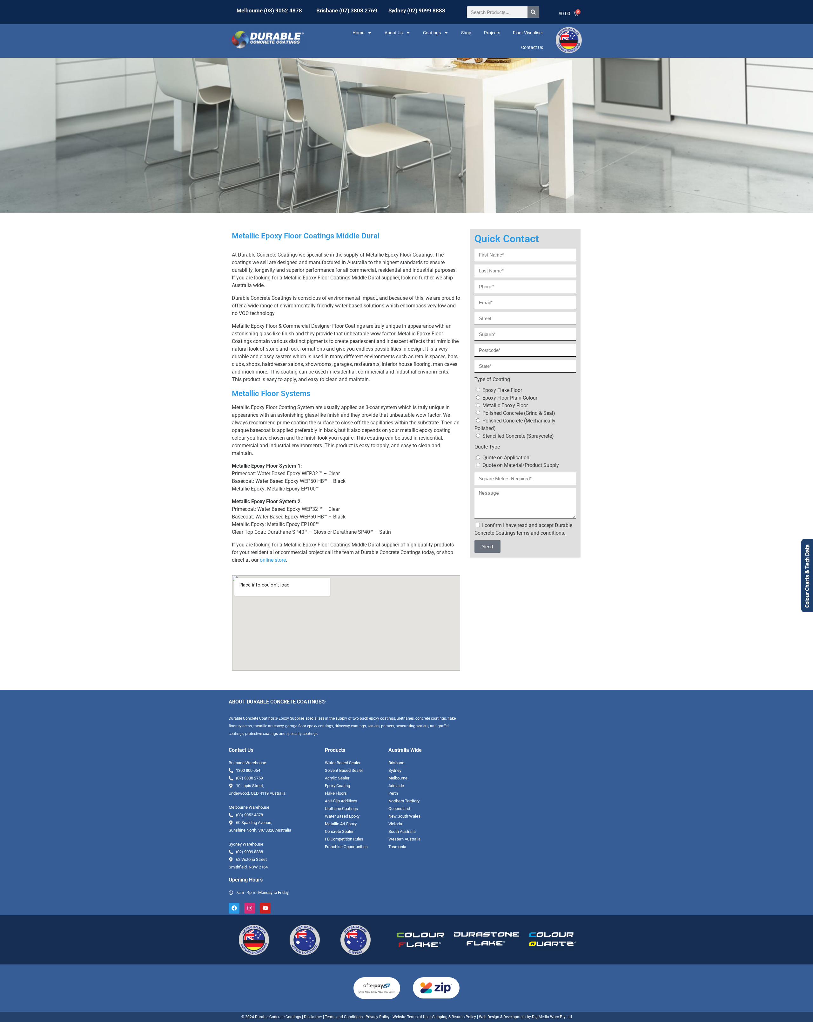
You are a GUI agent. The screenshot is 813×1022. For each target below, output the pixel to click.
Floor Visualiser (528, 32)
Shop (466, 32)
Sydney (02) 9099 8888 (416, 10)
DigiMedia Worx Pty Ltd (551, 1017)
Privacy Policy (378, 1017)
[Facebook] (234, 908)
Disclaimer (313, 1017)
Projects (492, 32)
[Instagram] (249, 908)
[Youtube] (265, 908)
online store (273, 560)
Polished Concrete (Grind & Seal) (518, 413)
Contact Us (532, 47)
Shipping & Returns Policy (454, 1017)
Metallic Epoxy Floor (505, 405)
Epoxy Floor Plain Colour (509, 398)
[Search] (533, 12)
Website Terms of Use (411, 1017)
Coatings (432, 32)
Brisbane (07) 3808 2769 (346, 10)
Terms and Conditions (344, 1017)
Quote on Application (505, 458)
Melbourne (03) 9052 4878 (269, 10)
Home (358, 32)
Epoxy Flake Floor (502, 390)
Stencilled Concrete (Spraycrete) (518, 436)
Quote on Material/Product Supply (520, 465)
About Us (394, 32)
